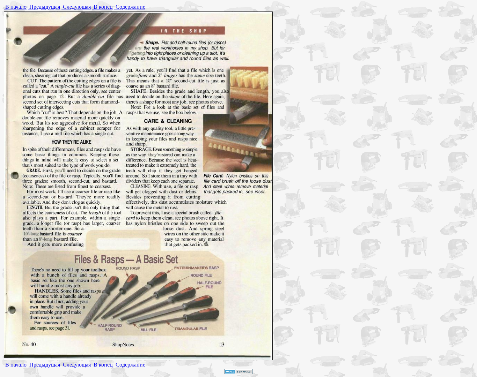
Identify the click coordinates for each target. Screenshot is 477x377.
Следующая (76, 7)
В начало (15, 7)
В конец (102, 7)
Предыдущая (44, 7)
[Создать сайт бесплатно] (238, 372)
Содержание (129, 7)
